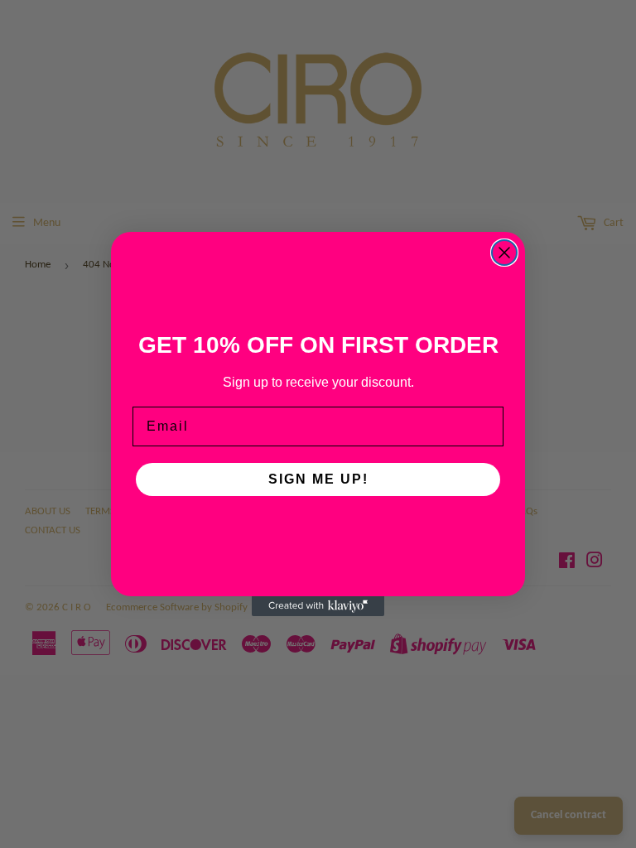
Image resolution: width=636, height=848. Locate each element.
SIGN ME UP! (318, 479)
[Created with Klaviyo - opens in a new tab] (318, 606)
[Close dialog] (504, 252)
